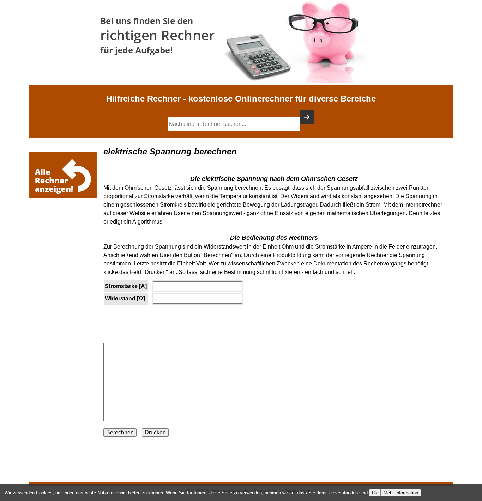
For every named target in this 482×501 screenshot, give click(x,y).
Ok (375, 492)
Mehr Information (401, 492)
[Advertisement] (64, 221)
